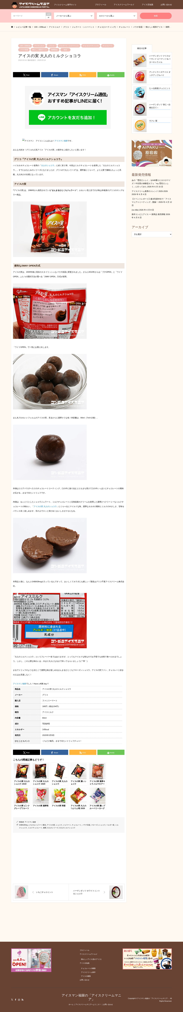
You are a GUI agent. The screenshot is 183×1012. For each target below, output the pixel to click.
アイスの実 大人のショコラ (45, 506)
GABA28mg (23, 825)
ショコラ (59, 825)
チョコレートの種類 (88, 968)
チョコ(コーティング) (90, 46)
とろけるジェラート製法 (37, 825)
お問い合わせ (166, 4)
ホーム (71, 1004)
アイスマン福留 (61, 141)
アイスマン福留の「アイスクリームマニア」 (91, 997)
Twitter (12, 1000)
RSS (22, 1000)
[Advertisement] (68, 858)
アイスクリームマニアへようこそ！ (88, 1004)
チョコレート (107, 46)
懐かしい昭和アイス (39, 50)
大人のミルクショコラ (67, 828)
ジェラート (67, 825)
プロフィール (100, 4)
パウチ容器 (24, 50)
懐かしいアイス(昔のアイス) (91, 959)
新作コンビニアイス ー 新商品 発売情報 (148, 214)
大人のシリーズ (52, 828)
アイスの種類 (86, 976)
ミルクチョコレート (35, 828)
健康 (44, 828)
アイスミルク (39, 46)
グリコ (51, 46)
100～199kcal (25, 46)
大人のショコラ (47, 165)
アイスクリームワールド (124, 4)
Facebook (15, 1000)
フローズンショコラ (98, 825)
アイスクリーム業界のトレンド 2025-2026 (150, 191)
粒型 (65, 50)
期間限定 (54, 50)
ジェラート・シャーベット (69, 46)
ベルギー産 (110, 825)
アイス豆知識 (147, 4)
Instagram (19, 1000)
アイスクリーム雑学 (88, 972)
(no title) (135, 210)
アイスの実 (51, 825)
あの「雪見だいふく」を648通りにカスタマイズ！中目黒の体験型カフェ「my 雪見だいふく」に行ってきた (151, 183)
